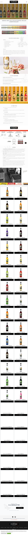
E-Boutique (8, 527)
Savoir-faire (2, 527)
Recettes (11, 527)
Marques (5, 527)
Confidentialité (25, 527)
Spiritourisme (14, 527)
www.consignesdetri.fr (14, 519)
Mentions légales (21, 527)
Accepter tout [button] (9, 533)
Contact (17, 527)
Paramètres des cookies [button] (3, 533)
